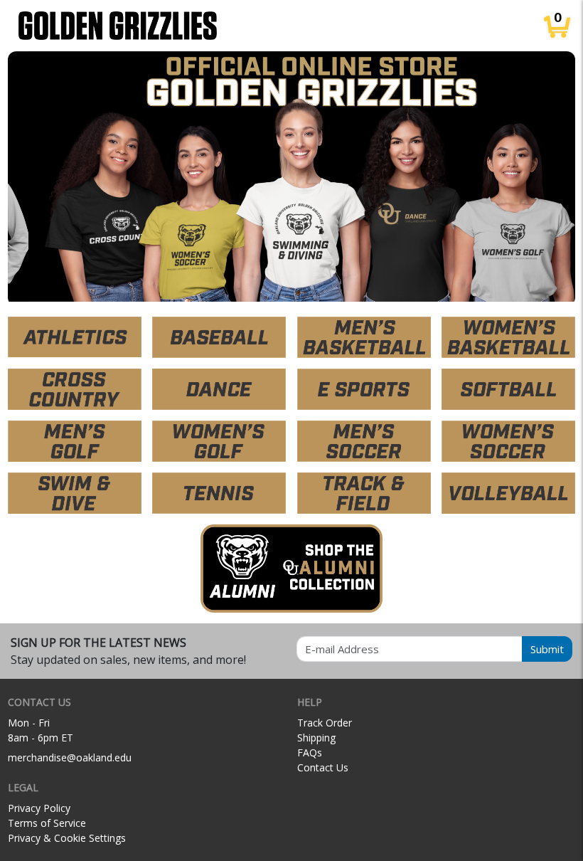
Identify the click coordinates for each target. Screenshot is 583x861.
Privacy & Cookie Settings (67, 838)
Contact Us (322, 767)
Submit (547, 649)
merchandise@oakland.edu (70, 757)
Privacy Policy (39, 808)
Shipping (316, 737)
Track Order (324, 722)
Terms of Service (47, 823)
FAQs (309, 752)
